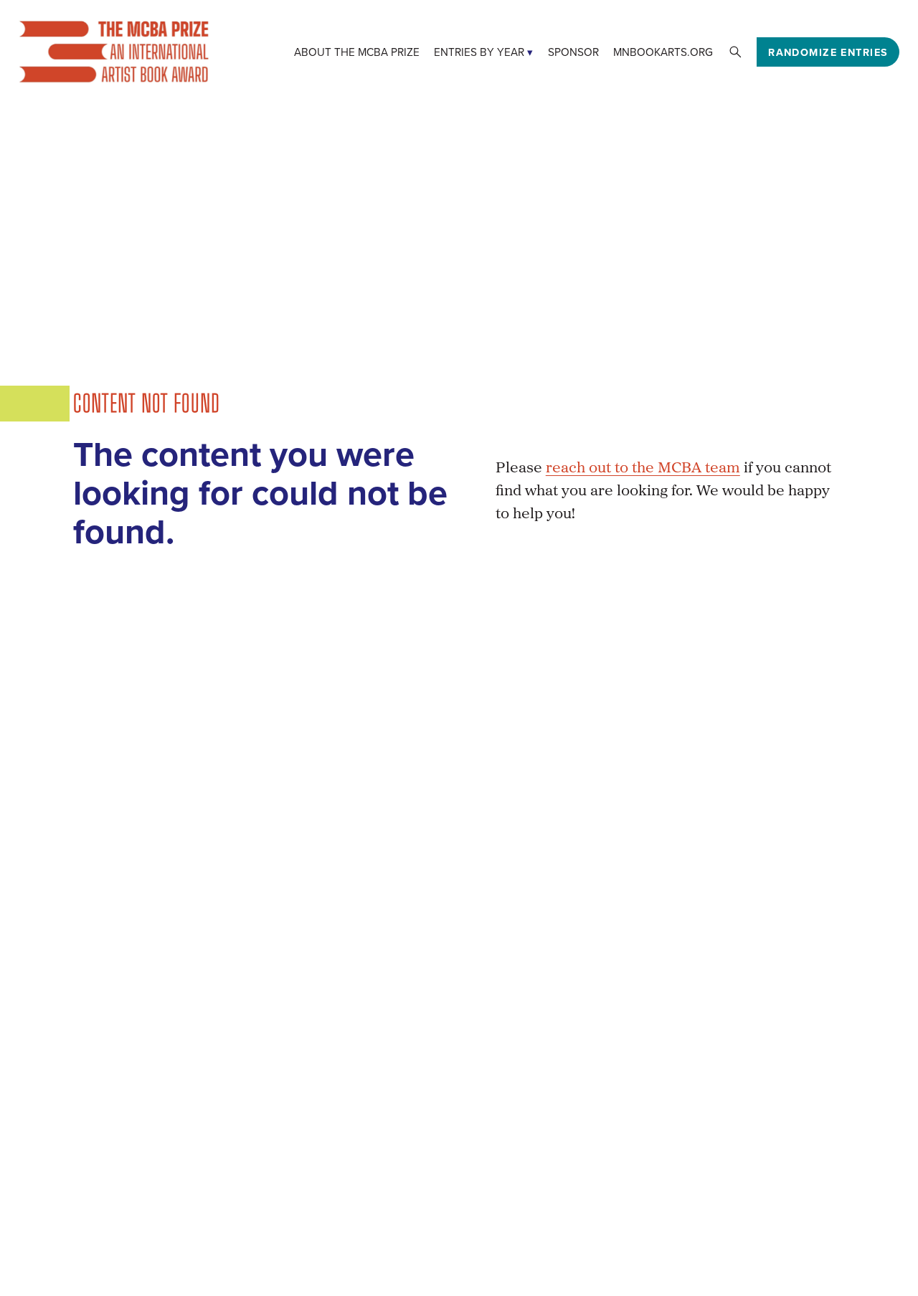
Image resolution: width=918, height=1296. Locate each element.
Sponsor (573, 51)
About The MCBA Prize (357, 51)
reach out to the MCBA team (643, 468)
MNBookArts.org (663, 51)
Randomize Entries (828, 51)
